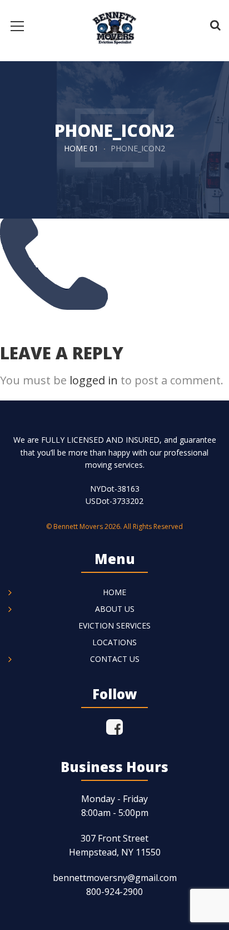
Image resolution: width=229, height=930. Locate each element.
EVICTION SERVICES (114, 625)
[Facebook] (114, 727)
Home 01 (81, 148)
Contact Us (115, 659)
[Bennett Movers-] (114, 25)
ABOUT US (115, 608)
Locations (114, 642)
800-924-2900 (114, 892)
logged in (93, 380)
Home (114, 592)
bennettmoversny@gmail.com (115, 878)
